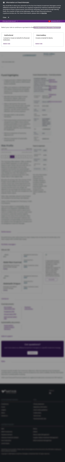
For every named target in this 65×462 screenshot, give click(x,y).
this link (44, 13)
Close (4, 17)
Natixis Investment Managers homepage (47, 27)
